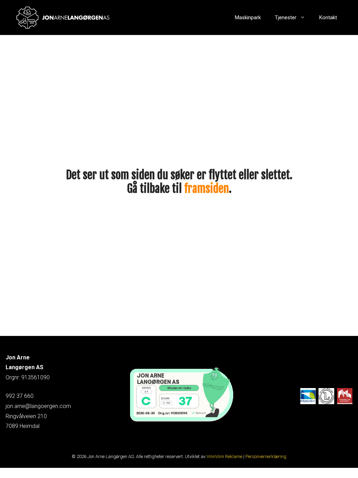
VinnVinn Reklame (224, 456)
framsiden (206, 189)
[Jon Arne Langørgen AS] (63, 17)
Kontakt (328, 17)
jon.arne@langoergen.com (38, 406)
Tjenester (285, 17)
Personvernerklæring (265, 456)
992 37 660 (20, 396)
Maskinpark (248, 17)
